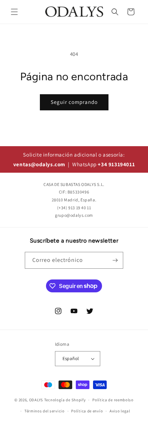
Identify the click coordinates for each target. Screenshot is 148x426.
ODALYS (36, 399)
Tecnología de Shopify (65, 399)
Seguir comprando (74, 102)
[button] (14, 12)
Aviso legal (120, 410)
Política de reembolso (113, 399)
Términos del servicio (44, 410)
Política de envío (87, 410)
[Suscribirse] (115, 260)
